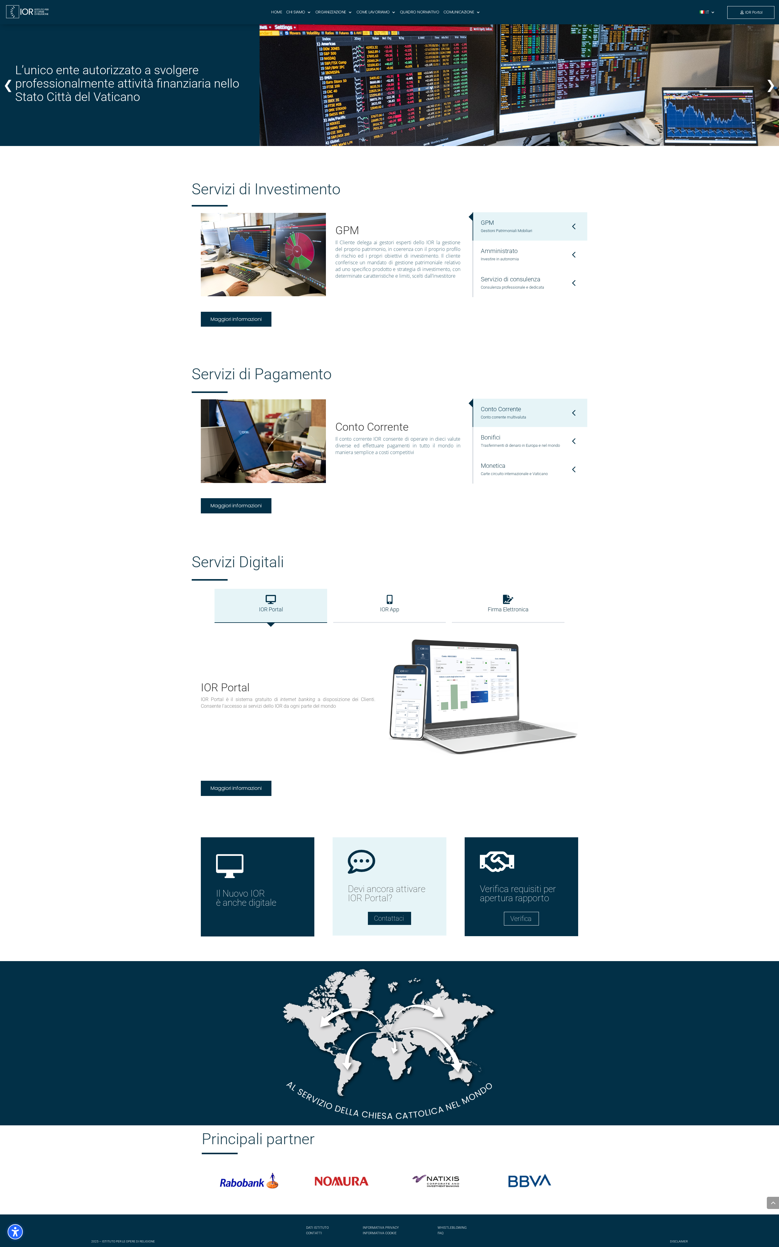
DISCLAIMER (679, 1241)
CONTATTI (314, 1233)
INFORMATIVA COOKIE (379, 1233)
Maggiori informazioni (236, 319)
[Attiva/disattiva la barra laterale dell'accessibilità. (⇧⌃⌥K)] (15, 1231)
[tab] (530, 226)
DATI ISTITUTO (317, 1228)
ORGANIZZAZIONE (330, 12)
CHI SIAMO (295, 12)
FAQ (440, 1233)
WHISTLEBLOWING (452, 1228)
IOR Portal (754, 12)
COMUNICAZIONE (458, 12)
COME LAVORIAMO (373, 12)
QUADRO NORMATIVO (419, 12)
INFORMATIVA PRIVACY (381, 1228)
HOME (276, 12)
